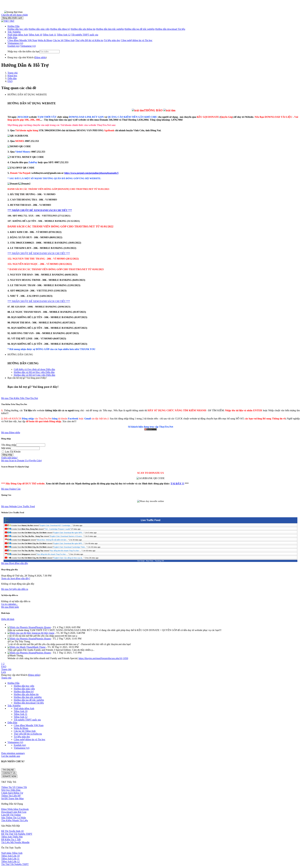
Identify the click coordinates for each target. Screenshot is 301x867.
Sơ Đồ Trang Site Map (12, 798)
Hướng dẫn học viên (24, 686)
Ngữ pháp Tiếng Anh (11, 853)
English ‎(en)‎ (20, 745)
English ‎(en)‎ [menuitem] (14, 46)
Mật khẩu (6, 448)
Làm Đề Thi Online (11, 814)
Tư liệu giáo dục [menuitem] (112, 40)
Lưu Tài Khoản (12, 451)
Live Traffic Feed (150, 520)
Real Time (149, 561)
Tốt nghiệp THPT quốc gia (27, 719)
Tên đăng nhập (8, 445)
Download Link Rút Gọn (13, 812)
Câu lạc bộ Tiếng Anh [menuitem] (64, 40)
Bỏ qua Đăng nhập (10, 432)
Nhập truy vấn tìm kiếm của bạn (23, 51)
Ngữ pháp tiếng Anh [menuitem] (18, 34)
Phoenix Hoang (43, 627)
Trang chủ (13, 72)
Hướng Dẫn (13, 26)
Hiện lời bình (7, 619)
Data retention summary (13, 753)
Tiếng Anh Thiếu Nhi (12, 836)
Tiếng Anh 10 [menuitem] (35, 34)
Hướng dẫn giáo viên (24, 688)
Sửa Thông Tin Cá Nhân (13, 817)
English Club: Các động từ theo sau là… (68, 558)
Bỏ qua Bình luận (10, 607)
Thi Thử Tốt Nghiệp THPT (15, 864)
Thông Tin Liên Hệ (11, 795)
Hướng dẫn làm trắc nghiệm (28, 697)
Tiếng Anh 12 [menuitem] (64, 34)
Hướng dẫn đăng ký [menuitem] (60, 29)
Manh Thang (39, 647)
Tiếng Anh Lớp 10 (10, 855)
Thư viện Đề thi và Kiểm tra (28, 733)
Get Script (141, 561)
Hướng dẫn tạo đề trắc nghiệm (29, 700)
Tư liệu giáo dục (22, 736)
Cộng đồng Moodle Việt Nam (28, 725)
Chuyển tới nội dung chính (14, 14)
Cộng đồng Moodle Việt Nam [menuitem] (22, 40)
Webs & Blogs (21, 728)
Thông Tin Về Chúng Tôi (14, 787)
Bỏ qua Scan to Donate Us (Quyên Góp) (21, 460)
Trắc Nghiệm (14, 32)
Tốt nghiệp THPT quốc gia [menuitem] (84, 34)
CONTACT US (9, 773)
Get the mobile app (10, 756)
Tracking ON (159, 561)
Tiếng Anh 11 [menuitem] (49, 34)
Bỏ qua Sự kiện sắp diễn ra (14, 589)
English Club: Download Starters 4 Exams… (67, 536)
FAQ (10, 81)
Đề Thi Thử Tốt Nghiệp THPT (16, 834)
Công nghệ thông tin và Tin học (29, 739)
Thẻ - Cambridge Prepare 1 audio (57, 529)
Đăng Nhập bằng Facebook (15, 809)
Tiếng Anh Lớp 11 (10, 858)
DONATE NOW (9, 776)
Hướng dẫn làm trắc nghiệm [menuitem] (110, 29)
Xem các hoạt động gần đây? (15, 578)
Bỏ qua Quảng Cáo (11, 489)
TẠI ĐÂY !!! (177, 483)
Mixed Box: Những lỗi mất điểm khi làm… (52, 540)
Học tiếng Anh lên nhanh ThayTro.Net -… (66, 551)
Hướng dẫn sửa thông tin (26, 694)
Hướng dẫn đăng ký (24, 691)
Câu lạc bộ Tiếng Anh (25, 731)
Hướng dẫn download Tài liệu (29, 702)
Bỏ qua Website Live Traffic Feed (18, 506)
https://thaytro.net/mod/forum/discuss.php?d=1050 (103, 658)
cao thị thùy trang (45, 633)
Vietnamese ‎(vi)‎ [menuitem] (28, 46)
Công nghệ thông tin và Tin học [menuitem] (136, 40)
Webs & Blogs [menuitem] (45, 40)
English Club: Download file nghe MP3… (68, 533)
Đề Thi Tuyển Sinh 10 (12, 831)
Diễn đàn (12, 78)
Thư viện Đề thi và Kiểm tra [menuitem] (89, 40)
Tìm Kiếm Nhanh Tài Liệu (14, 820)
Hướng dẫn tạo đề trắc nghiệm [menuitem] (139, 29)
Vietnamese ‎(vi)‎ (15, 43)
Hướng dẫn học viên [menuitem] (18, 29)
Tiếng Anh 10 (20, 711)
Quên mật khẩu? (9, 457)
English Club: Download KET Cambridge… (56, 525)
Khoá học (12, 75)
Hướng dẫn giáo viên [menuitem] (39, 29)
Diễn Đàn (12, 37)
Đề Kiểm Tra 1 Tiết (11, 839)
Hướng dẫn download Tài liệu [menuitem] (170, 29)
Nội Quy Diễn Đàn (10, 790)
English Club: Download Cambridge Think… (70, 547)
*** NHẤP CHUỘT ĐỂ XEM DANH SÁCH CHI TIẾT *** (40, 210)
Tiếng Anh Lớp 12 (10, 861)
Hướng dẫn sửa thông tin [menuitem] (83, 29)
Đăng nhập (40, 57)
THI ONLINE (8, 770)
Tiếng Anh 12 (20, 717)
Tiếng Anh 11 (20, 714)
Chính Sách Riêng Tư (12, 793)
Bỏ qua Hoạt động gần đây (14, 563)
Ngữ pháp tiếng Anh (24, 708)
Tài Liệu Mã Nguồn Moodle (15, 842)
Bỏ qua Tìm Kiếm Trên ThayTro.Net (19, 398)
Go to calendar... (9, 604)
